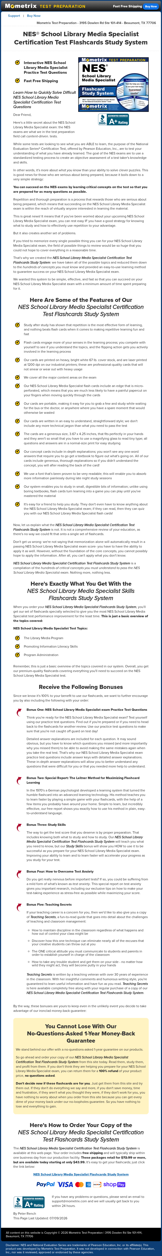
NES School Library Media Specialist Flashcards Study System (81, 1174)
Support (14, 15)
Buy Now (151, 6)
